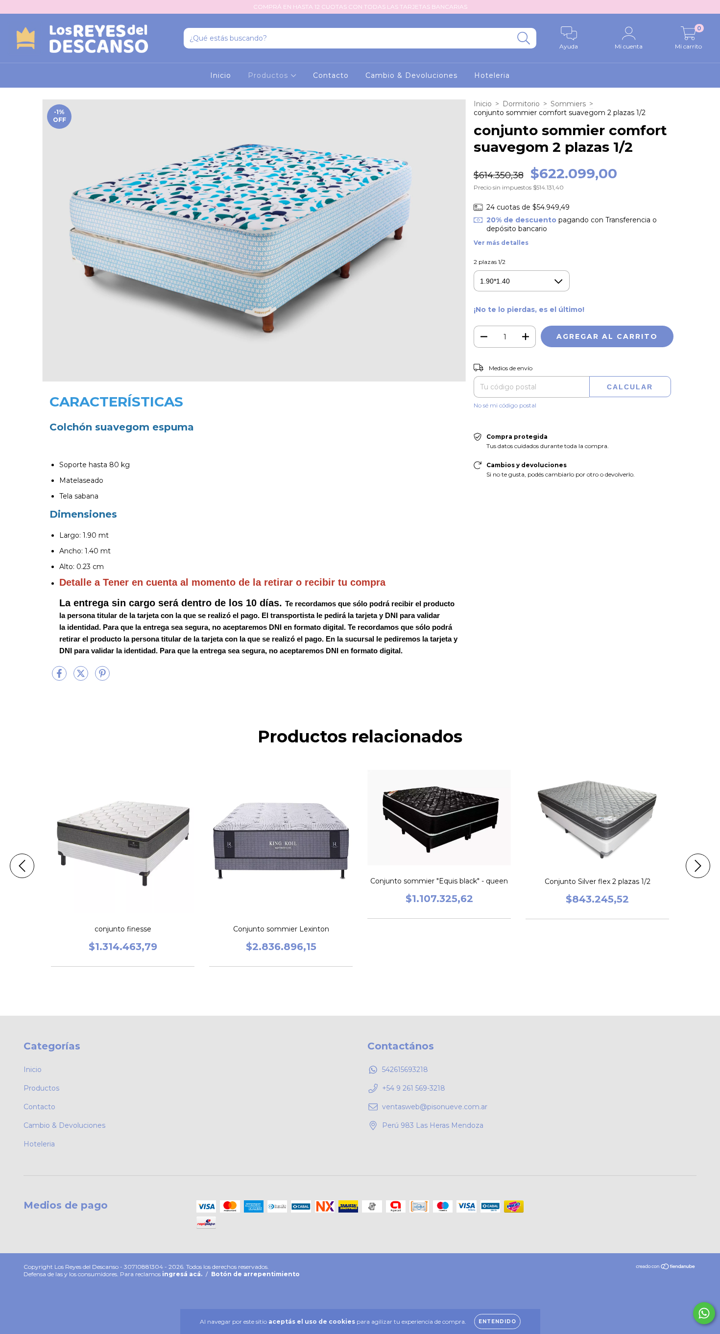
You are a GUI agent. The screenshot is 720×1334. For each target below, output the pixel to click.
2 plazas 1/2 (489, 261)
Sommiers (568, 103)
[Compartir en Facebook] (60, 677)
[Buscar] (523, 38)
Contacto (331, 75)
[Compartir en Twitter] (81, 677)
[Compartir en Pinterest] (102, 677)
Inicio (220, 75)
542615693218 (405, 1069)
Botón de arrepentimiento (255, 1274)
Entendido (497, 1321)
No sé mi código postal (505, 405)
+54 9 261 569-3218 (413, 1088)
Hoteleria (492, 75)
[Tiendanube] (665, 1267)
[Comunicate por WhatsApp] (704, 1313)
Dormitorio (521, 103)
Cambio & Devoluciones (411, 75)
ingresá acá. (182, 1274)
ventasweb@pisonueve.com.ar (434, 1106)
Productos (269, 75)
